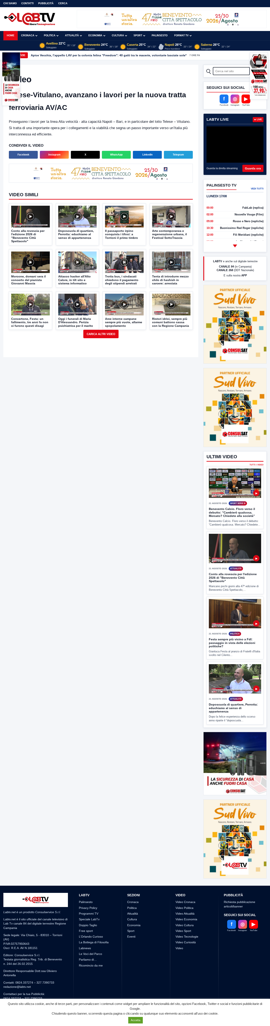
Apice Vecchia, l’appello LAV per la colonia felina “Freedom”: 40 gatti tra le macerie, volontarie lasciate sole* (108, 55)
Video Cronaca (185, 886)
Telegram (178, 154)
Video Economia (186, 903)
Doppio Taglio (88, 909)
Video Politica (184, 892)
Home (10, 35)
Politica (49, 35)
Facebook (23, 154)
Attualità (72, 35)
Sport (138, 35)
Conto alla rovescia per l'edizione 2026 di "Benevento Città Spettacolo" (233, 562)
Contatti (27, 3)
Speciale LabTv (89, 903)
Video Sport (183, 915)
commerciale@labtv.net (27, 986)
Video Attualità (185, 897)
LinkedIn (147, 154)
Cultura (118, 35)
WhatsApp (116, 154)
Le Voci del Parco (90, 938)
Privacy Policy (88, 892)
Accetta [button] (135, 1020)
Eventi (131, 921)
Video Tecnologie (187, 921)
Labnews (85, 932)
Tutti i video (256, 449)
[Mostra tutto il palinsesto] (235, 246)
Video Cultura (185, 909)
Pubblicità (46, 3)
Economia (95, 35)
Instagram (54, 154)
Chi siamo (10, 3)
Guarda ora (253, 168)
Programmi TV (88, 897)
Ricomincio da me (91, 949)
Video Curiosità (186, 926)
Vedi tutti (257, 188)
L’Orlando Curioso (91, 921)
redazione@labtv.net (17, 971)
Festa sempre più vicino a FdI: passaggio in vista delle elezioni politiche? (232, 627)
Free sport (86, 915)
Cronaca (27, 35)
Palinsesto (159, 35)
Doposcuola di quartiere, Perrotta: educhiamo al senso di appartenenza (233, 692)
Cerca (63, 3)
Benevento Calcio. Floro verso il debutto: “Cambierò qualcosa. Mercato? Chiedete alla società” (232, 497)
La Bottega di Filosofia (94, 926)
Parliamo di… (88, 944)
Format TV (181, 35)
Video (179, 932)
